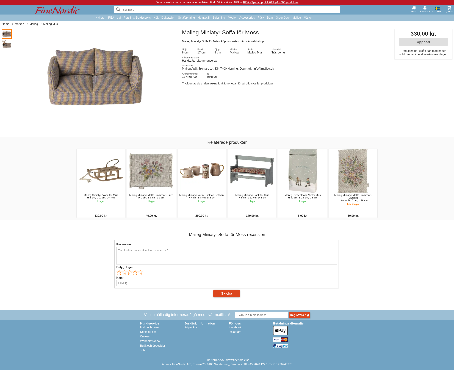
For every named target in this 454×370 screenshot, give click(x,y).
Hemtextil (204, 17)
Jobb (143, 350)
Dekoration (168, 17)
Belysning (218, 17)
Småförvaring (186, 17)
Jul (119, 17)
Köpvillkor (190, 327)
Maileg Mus (255, 52)
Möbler (232, 17)
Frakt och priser (150, 327)
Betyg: (125, 267)
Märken (308, 17)
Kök (156, 17)
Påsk (261, 17)
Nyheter (100, 17)
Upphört (423, 42)
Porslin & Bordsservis (137, 17)
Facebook (235, 327)
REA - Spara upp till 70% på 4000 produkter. (270, 2)
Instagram (235, 331)
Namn (120, 277)
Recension (123, 244)
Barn (270, 17)
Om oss (145, 336)
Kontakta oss (148, 331)
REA (111, 17)
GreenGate (283, 17)
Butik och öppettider (152, 345)
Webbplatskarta (150, 341)
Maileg (296, 17)
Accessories (247, 17)
